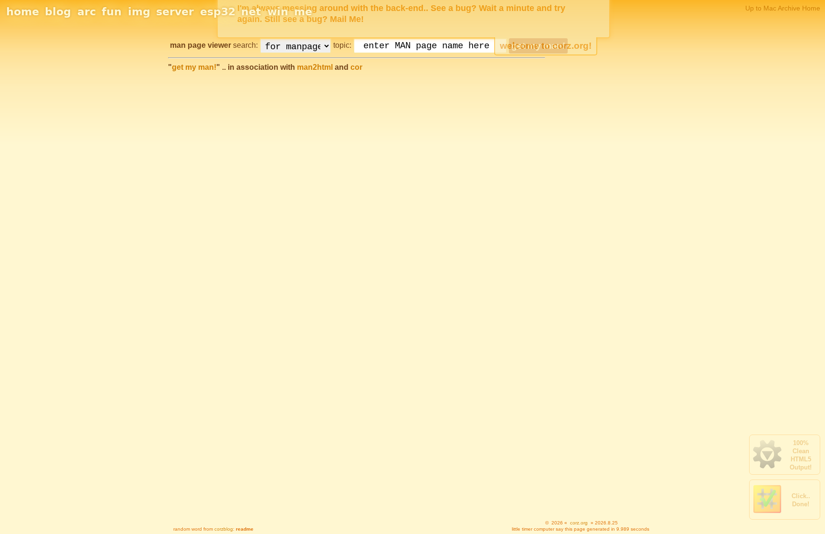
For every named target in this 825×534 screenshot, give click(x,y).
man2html (315, 67)
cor (356, 67)
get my (194, 67)
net (251, 12)
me (303, 12)
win (277, 12)
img (139, 12)
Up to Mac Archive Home (782, 8)
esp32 (217, 12)
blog (58, 12)
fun (112, 12)
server (175, 12)
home (22, 12)
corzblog (223, 529)
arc (86, 12)
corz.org (579, 522)
